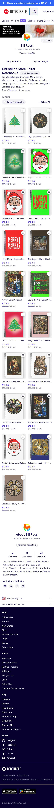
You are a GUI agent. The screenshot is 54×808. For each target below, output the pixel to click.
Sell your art (8, 675)
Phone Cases (43, 21)
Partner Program (10, 667)
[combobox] (34, 11)
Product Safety (9, 716)
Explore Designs (40, 61)
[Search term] (34, 11)
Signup (5, 643)
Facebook (11, 745)
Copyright (7, 720)
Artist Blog (7, 684)
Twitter (10, 749)
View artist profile (27, 53)
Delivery (6, 699)
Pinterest (11, 758)
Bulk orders (7, 647)
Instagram (11, 740)
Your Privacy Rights (11, 729)
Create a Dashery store (13, 688)
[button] (27, 3)
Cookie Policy (46, 779)
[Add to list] (23, 111)
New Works (7, 626)
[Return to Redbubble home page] (15, 11)
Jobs (4, 679)
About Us (6, 658)
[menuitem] (5, 20)
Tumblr (10, 753)
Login (4, 638)
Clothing (18, 21)
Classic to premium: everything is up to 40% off (27, 3)
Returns (5, 703)
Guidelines (7, 712)
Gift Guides (7, 617)
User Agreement (8, 775)
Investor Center (9, 662)
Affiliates (6, 671)
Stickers (31, 21)
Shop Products (13, 61)
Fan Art (5, 621)
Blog (4, 630)
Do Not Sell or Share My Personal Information (20, 779)
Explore (5, 21)
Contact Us (7, 725)
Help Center (7, 708)
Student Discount (10, 634)
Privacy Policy (23, 775)
